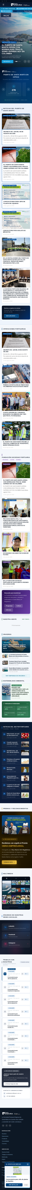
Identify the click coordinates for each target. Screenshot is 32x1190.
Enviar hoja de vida (12, 1084)
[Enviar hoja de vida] (22, 974)
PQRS (3, 1159)
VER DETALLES (13, 1184)
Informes (18, 459)
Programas (5, 459)
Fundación (4, 1138)
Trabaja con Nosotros (7, 1154)
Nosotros (4, 1133)
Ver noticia (6, 61)
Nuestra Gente (5, 1152)
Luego (26, 1184)
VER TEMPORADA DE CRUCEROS (15, 675)
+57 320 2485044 (10, 1096)
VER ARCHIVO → (11, 316)
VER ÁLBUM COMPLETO (21, 907)
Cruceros (4, 1143)
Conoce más (8, 862)
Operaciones (5, 1136)
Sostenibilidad (5, 1141)
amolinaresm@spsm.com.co (13, 1093)
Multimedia (4, 1157)
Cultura (12, 459)
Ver (25, 973)
